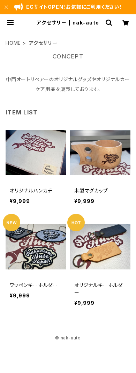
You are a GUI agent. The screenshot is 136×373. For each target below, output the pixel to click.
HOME (13, 43)
